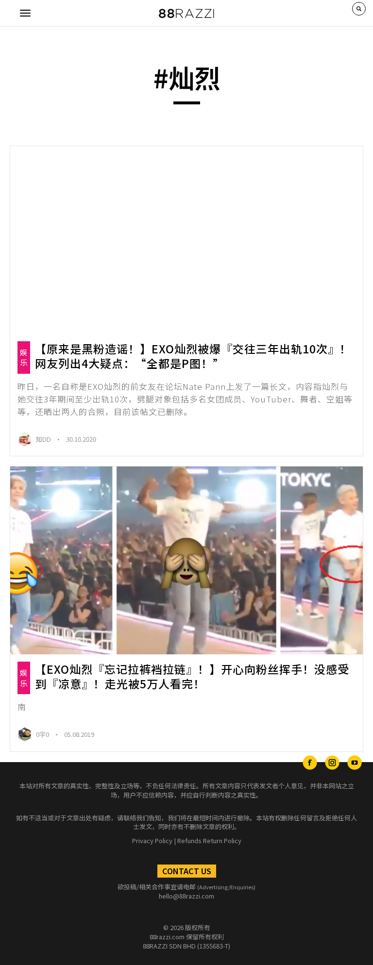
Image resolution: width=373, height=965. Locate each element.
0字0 (43, 734)
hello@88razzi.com (186, 895)
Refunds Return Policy (209, 840)
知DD (44, 439)
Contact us (186, 871)
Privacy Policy (152, 840)
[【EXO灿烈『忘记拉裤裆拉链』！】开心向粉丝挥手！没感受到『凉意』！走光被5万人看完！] (186, 560)
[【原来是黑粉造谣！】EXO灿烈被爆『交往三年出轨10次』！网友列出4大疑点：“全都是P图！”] (186, 240)
